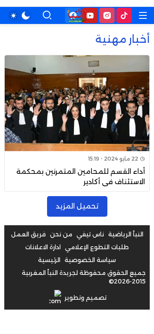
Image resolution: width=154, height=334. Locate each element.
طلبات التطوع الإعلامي (97, 247)
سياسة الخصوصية (90, 260)
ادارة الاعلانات (43, 247)
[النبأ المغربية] (77, 15)
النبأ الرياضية (125, 234)
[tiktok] (124, 15)
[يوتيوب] (90, 15)
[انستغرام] (107, 15)
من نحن (61, 234)
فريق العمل (28, 234)
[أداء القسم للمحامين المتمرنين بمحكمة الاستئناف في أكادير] (77, 123)
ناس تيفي (90, 234)
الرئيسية (49, 260)
